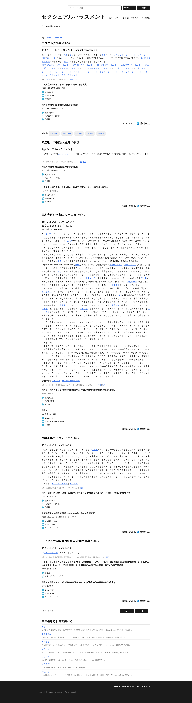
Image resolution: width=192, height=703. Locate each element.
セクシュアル (116, 265)
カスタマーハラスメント (132, 65)
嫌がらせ (50, 234)
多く (49, 58)
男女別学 (78, 133)
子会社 (61, 261)
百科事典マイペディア (56, 437)
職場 (66, 55)
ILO (120, 295)
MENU (44, 2)
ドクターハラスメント (124, 68)
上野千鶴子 (67, 133)
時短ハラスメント (70, 75)
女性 (63, 58)
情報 (71, 79)
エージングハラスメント (108, 65)
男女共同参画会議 (60, 483)
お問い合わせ (146, 686)
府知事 (144, 278)
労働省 (45, 309)
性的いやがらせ (51, 553)
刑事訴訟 (116, 285)
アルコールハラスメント (84, 65)
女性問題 (56, 381)
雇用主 (63, 305)
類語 (44, 65)
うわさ (69, 241)
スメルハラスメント (71, 68)
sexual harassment (54, 38)
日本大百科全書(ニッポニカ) (59, 214)
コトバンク (53, 8)
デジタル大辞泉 (51, 43)
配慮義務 (116, 305)
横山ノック (91, 278)
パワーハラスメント (63, 72)
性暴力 (95, 450)
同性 (66, 62)
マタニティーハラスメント (86, 72)
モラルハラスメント (109, 72)
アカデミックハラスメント (59, 65)
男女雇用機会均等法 (71, 381)
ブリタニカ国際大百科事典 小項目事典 (66, 540)
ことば (59, 271)
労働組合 (84, 309)
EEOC (77, 265)
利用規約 (117, 686)
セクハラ (142, 55)
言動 (104, 55)
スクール (89, 133)
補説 (44, 58)
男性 (55, 58)
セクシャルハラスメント (125, 55)
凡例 (75, 79)
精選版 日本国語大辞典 (56, 142)
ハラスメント (130, 265)
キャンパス (54, 133)
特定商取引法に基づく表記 (131, 686)
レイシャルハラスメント (131, 72)
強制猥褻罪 (132, 281)
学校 (72, 55)
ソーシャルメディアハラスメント (97, 68)
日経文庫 (100, 133)
